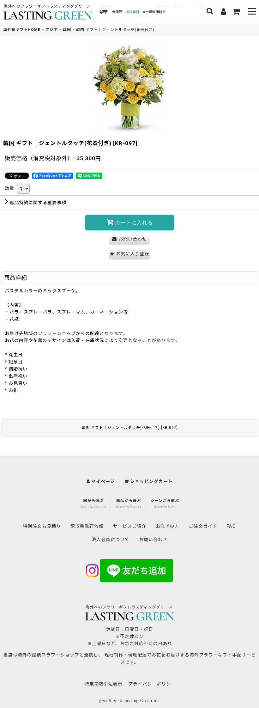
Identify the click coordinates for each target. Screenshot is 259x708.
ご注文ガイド (203, 526)
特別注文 (42, 526)
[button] (252, 12)
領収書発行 (87, 526)
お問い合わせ (153, 539)
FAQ (231, 526)
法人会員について (111, 539)
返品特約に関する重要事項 (37, 202)
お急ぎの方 (167, 526)
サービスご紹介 (129, 526)
